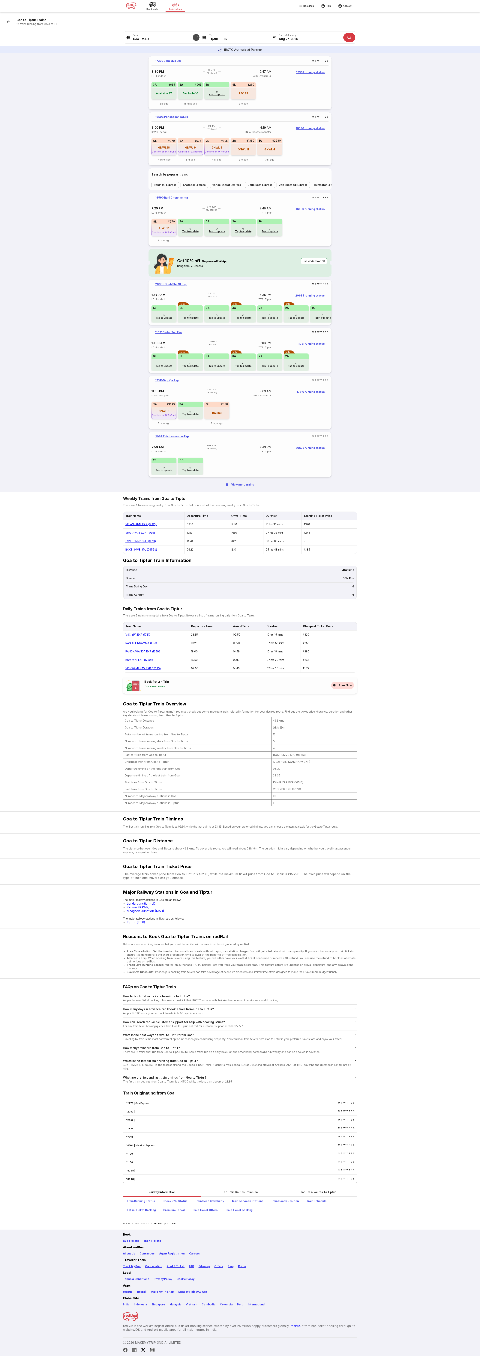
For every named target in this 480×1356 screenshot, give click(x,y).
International (256, 1304)
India (126, 1304)
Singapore (158, 1304)
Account (347, 5)
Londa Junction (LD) (142, 903)
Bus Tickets (131, 1240)
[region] (240, 82)
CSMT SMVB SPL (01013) (140, 541)
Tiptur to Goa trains (154, 686)
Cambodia (208, 1304)
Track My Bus (132, 1266)
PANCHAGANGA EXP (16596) (143, 651)
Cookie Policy (185, 1279)
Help (328, 5)
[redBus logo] (131, 6)
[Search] (349, 37)
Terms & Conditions (136, 1279)
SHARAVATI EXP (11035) (140, 532)
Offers (218, 1266)
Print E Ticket (175, 1266)
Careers (194, 1253)
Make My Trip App (162, 1291)
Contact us (147, 1253)
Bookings (308, 5)
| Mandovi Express (144, 1145)
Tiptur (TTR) (136, 922)
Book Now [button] (345, 685)
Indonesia (140, 1304)
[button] (196, 37)
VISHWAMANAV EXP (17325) (143, 668)
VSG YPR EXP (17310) (138, 634)
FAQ (191, 1266)
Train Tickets (152, 1240)
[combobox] (159, 37)
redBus (128, 1291)
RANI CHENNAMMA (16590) (142, 643)
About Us (129, 1253)
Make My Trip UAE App (192, 1291)
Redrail (141, 1291)
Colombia (226, 1304)
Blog (230, 1266)
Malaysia (176, 1304)
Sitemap (204, 1266)
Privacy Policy (163, 1279)
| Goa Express (141, 1103)
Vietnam (191, 1304)
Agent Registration (172, 1253)
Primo (242, 1266)
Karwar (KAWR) (138, 907)
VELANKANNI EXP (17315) (141, 524)
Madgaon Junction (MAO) (145, 911)
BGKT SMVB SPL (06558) (141, 549)
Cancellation (153, 1266)
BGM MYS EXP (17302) (139, 659)
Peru (240, 1304)
